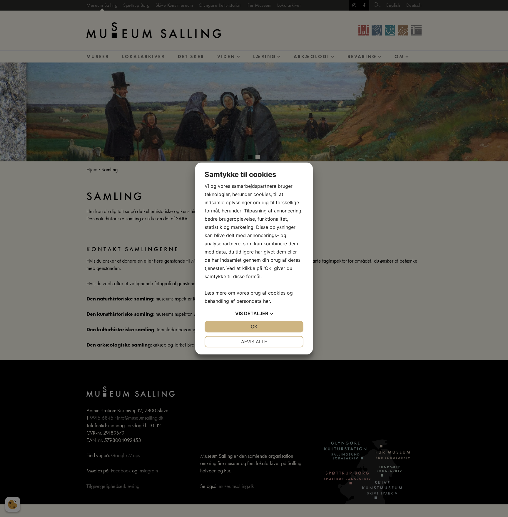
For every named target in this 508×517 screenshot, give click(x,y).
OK (254, 327)
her (266, 301)
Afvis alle (254, 341)
